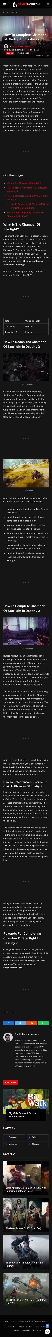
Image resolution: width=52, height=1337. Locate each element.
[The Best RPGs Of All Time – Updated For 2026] (26, 1287)
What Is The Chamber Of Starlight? (24, 183)
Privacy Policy (41, 1324)
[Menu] (4, 4)
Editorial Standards (25, 1324)
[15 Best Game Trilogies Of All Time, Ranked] (26, 1249)
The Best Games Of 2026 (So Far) (23, 1225)
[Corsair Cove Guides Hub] (26, 1101)
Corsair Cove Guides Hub (22, 1113)
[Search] (48, 4)
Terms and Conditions (21, 1327)
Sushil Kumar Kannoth (21, 46)
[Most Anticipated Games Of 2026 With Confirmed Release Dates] (26, 1174)
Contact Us (37, 1327)
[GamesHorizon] (26, 4)
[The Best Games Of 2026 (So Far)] (26, 1212)
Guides (10, 53)
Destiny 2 (9, 1012)
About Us (11, 1324)
